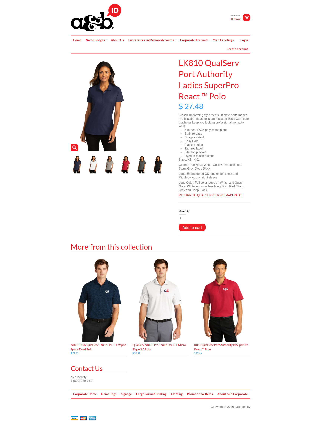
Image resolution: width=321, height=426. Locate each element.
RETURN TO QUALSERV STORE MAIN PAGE (210, 195)
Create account (237, 49)
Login (244, 40)
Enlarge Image (74, 147)
